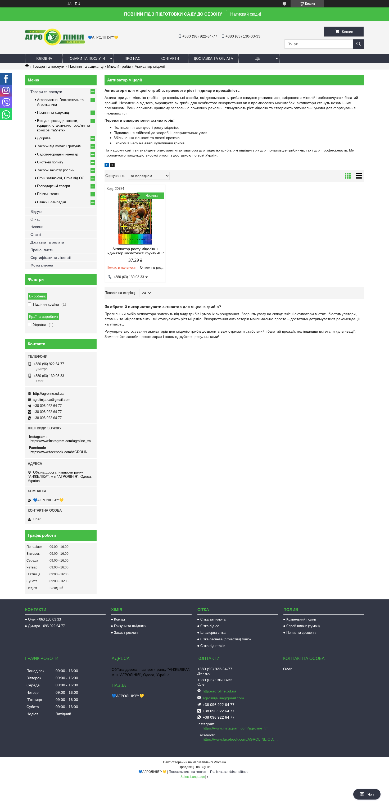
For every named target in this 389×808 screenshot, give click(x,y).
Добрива (44, 138)
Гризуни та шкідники (130, 626)
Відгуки (36, 211)
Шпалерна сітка (212, 633)
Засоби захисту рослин (55, 170)
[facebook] (107, 166)
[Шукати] (358, 44)
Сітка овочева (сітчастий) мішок (225, 639)
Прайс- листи (41, 250)
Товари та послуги (86, 59)
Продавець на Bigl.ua (195, 767)
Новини (36, 227)
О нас (35, 219)
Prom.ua (220, 762)
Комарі (119, 619)
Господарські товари (53, 186)
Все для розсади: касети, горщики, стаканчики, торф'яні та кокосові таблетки (63, 125)
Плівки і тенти (48, 194)
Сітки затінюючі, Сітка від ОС (60, 178)
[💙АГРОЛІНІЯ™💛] (55, 44)
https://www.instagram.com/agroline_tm (60, 441)
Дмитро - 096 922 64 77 (46, 626)
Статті (35, 234)
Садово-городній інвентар (57, 154)
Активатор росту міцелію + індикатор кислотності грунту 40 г (135, 251)
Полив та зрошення (301, 633)
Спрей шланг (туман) (303, 626)
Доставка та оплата (213, 59)
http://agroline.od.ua (48, 394)
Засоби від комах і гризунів (59, 146)
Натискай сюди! (245, 14)
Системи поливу (50, 162)
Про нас (132, 59)
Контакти (170, 59)
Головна (44, 59)
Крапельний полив (301, 619)
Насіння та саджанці (85, 66)
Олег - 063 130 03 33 (44, 619)
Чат (371, 794)
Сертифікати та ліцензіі (50, 257)
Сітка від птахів (212, 646)
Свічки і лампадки (51, 202)
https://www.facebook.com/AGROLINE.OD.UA (61, 452)
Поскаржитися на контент (188, 772)
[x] (112, 166)
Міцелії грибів (119, 66)
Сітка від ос (209, 626)
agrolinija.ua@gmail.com (51, 400)
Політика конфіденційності (230, 772)
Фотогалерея (41, 265)
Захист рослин (126, 633)
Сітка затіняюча (212, 619)
